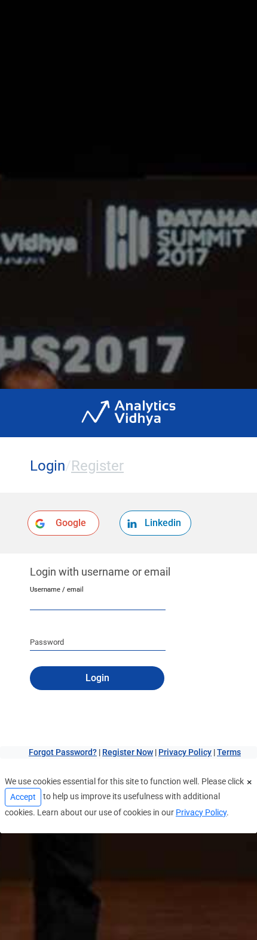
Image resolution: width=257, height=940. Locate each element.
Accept (23, 797)
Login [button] (97, 678)
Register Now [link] (127, 752)
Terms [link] (229, 752)
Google (71, 522)
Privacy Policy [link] (185, 752)
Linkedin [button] (163, 522)
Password (47, 642)
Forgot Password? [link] (63, 752)
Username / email (57, 589)
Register (97, 465)
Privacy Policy (201, 812)
